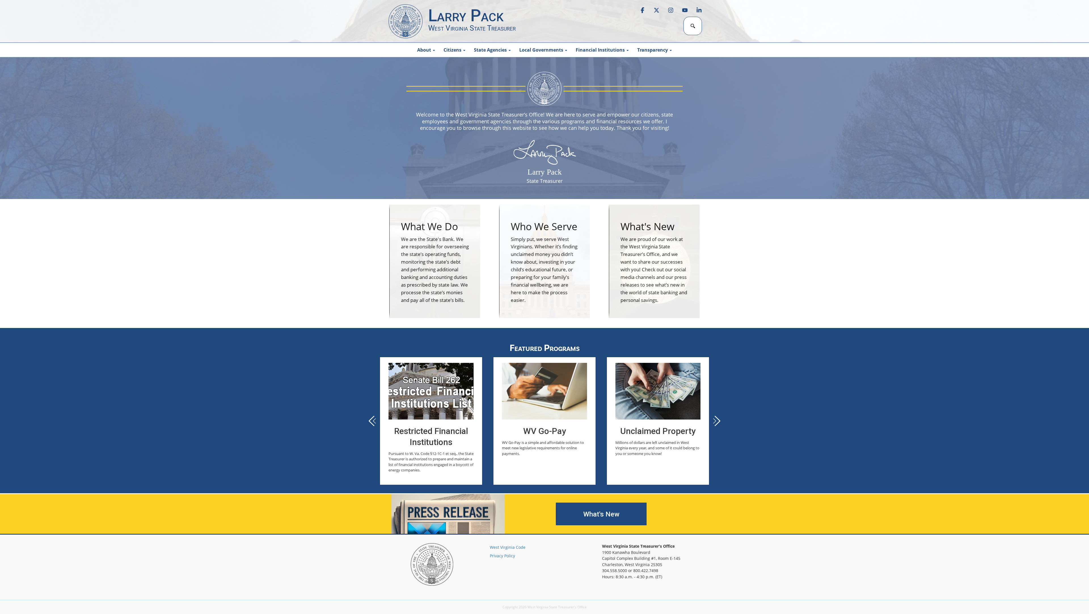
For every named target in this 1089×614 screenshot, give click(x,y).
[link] (406, 21)
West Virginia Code (507, 547)
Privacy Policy (502, 555)
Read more (431, 421)
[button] (714, 421)
